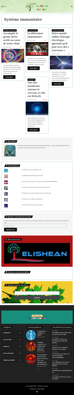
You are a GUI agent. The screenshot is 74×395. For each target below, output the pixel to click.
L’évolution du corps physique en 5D (31, 169)
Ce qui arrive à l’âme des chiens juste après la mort (36, 187)
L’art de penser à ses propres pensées (32, 205)
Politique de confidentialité (37, 389)
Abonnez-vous (10, 229)
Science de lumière (58, 30)
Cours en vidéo (33, 30)
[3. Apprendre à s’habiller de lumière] (31, 335)
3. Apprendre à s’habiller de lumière (41, 333)
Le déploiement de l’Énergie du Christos (32, 175)
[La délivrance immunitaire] (37, 49)
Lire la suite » (9, 77)
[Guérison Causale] (37, 6)
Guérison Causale (43, 386)
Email (16, 290)
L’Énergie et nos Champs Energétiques (32, 199)
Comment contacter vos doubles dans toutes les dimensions (41, 346)
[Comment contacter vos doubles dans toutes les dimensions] (31, 346)
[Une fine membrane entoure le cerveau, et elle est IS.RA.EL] (37, 108)
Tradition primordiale (10, 30)
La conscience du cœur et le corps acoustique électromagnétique (39, 181)
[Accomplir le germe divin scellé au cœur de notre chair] (12, 56)
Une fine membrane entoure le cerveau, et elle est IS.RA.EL (36, 89)
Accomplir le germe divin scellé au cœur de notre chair (36, 193)
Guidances (31, 80)
